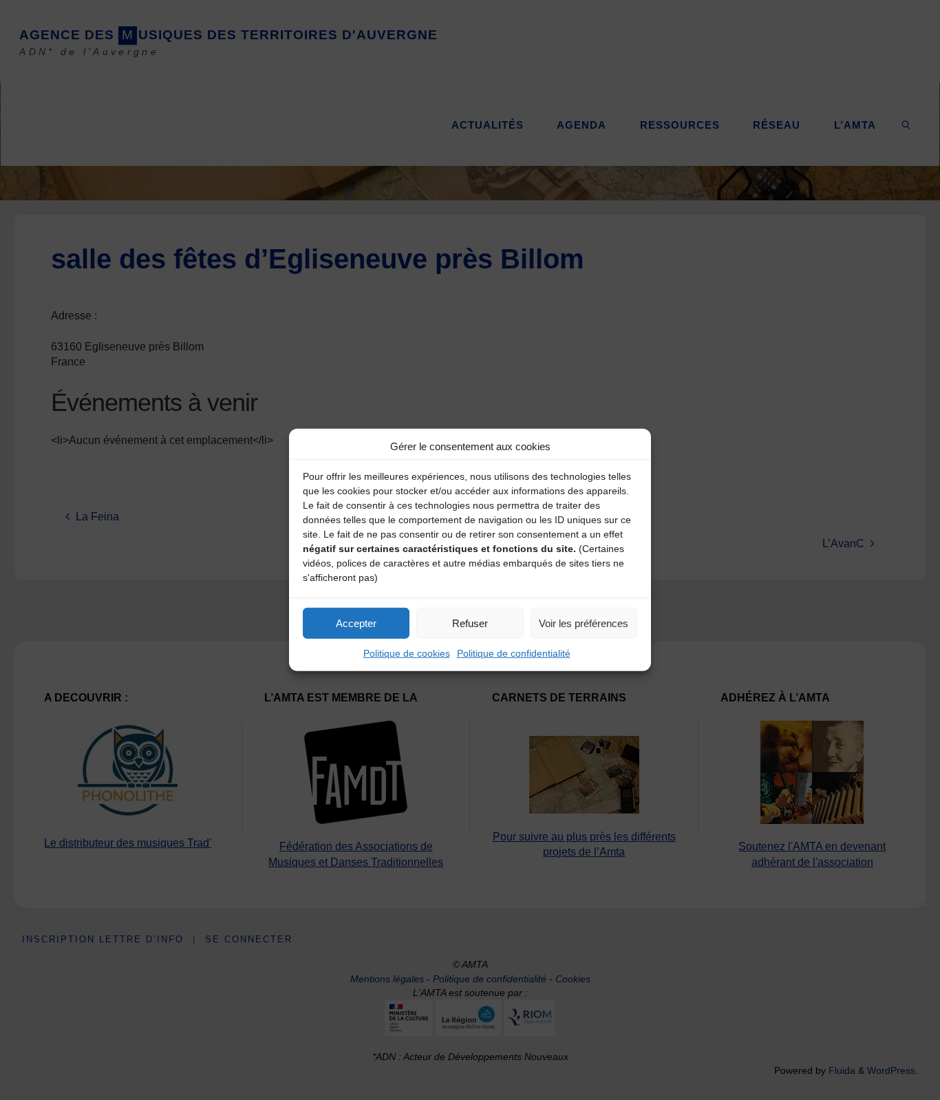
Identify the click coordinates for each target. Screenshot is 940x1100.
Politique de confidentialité (513, 653)
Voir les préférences (583, 622)
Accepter (356, 622)
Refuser (470, 622)
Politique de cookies (406, 653)
